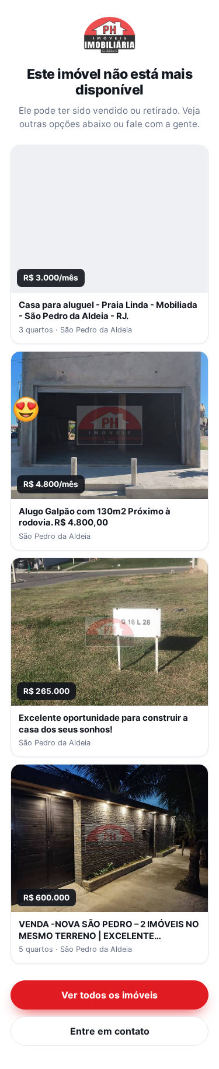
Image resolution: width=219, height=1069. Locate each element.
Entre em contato (110, 1031)
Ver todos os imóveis (109, 995)
